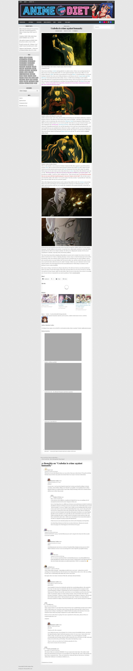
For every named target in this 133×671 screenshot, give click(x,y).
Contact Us (31, 2)
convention (27, 70)
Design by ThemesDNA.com (25, 668)
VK (59, 314)
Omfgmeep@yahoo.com (50, 616)
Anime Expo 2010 (23, 63)
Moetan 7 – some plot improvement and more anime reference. (60, 451)
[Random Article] (111, 22)
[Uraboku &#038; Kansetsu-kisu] (49, 298)
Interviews (39, 22)
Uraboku (54, 71)
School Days (31, 81)
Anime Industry (23, 65)
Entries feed (22, 100)
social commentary (29, 83)
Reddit (56, 314)
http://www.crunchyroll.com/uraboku (57, 642)
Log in (20, 98)
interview (30, 76)
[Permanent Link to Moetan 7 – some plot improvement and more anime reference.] (63, 449)
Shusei (74, 74)
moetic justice (64, 315)
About (25, 2)
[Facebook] (102, 22)
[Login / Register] (113, 22)
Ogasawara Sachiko (63, 124)
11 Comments (75, 31)
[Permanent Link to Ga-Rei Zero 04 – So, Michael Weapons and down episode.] (63, 390)
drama (26, 72)
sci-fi (37, 81)
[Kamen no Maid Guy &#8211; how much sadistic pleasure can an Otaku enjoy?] (83, 298)
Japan (34, 76)
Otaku (27, 79)
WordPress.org (23, 105)
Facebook (52, 314)
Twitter (47, 314)
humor (25, 76)
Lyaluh (49, 604)
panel (31, 79)
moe (29, 77)
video (35, 83)
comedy (34, 68)
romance (26, 81)
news (37, 77)
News (54, 22)
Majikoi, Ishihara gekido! (51, 362)
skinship (21, 83)
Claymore (22, 68)
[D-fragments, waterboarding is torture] (66, 298)
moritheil (49, 567)
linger (48, 470)
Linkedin (64, 314)
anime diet (30, 57)
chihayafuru (22, 66)
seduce (72, 171)
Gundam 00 (32, 74)
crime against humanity (51, 315)
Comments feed (23, 103)
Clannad (34, 66)
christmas (28, 66)
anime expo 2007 (23, 61)
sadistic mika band (73, 315)
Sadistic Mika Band (65, 131)
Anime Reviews (67, 26)
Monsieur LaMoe (58, 31)
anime (25, 57)
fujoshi (82, 81)
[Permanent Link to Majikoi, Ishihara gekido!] (63, 360)
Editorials (31, 22)
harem (21, 76)
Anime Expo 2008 (31, 61)
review (21, 81)
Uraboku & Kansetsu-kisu (48, 303)
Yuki (65, 169)
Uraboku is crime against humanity (66, 28)
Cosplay (21, 72)
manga (26, 77)
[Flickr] (104, 22)
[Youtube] (106, 22)
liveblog (21, 77)
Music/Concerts (47, 22)
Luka (78, 167)
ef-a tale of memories (24, 74)
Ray (48, 530)
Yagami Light (82, 76)
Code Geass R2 (28, 68)
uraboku (85, 315)
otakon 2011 (22, 79)
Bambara (82, 182)
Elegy (47, 167)
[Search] (108, 22)
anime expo (30, 59)
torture (80, 315)
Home (21, 2)
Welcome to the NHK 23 (50, 421)
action (21, 57)
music (33, 77)
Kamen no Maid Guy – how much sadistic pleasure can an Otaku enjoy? (83, 305)
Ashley (51, 74)
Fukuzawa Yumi (69, 121)
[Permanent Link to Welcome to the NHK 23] (63, 420)
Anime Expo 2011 (31, 63)
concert (21, 70)
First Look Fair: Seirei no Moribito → (50, 457)
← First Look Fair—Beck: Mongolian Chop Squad (52, 459)
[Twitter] (100, 22)
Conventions (22, 22)
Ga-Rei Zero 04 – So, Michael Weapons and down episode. (59, 391)
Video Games (67, 22)
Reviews (59, 22)
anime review (30, 65)
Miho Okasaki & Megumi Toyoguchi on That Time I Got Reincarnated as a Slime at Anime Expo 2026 (28, 30)
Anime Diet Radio (23, 59)
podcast (35, 79)
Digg (61, 314)
